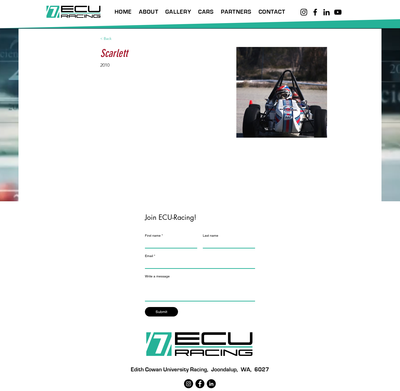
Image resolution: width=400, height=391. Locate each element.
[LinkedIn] (326, 12)
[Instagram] (303, 12)
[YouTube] (337, 12)
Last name (210, 235)
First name (154, 235)
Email (150, 256)
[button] (148, 12)
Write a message (157, 276)
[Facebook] (315, 12)
